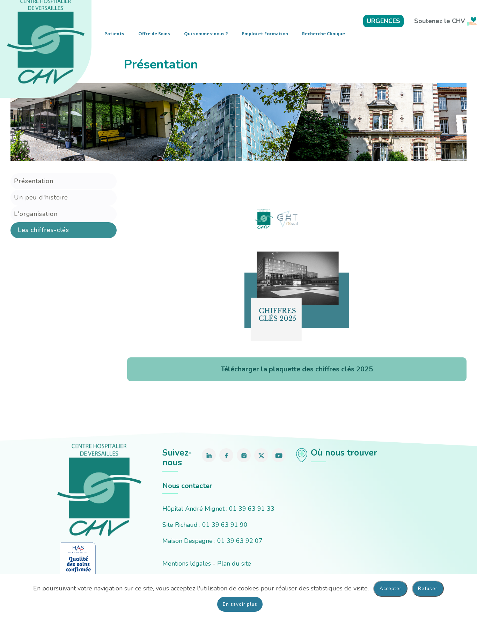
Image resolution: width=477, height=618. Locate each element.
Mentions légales (186, 563)
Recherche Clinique (323, 34)
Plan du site (234, 563)
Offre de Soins (154, 34)
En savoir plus (240, 604)
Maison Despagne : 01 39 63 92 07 (212, 541)
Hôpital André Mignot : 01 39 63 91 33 (218, 508)
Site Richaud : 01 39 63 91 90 (205, 525)
